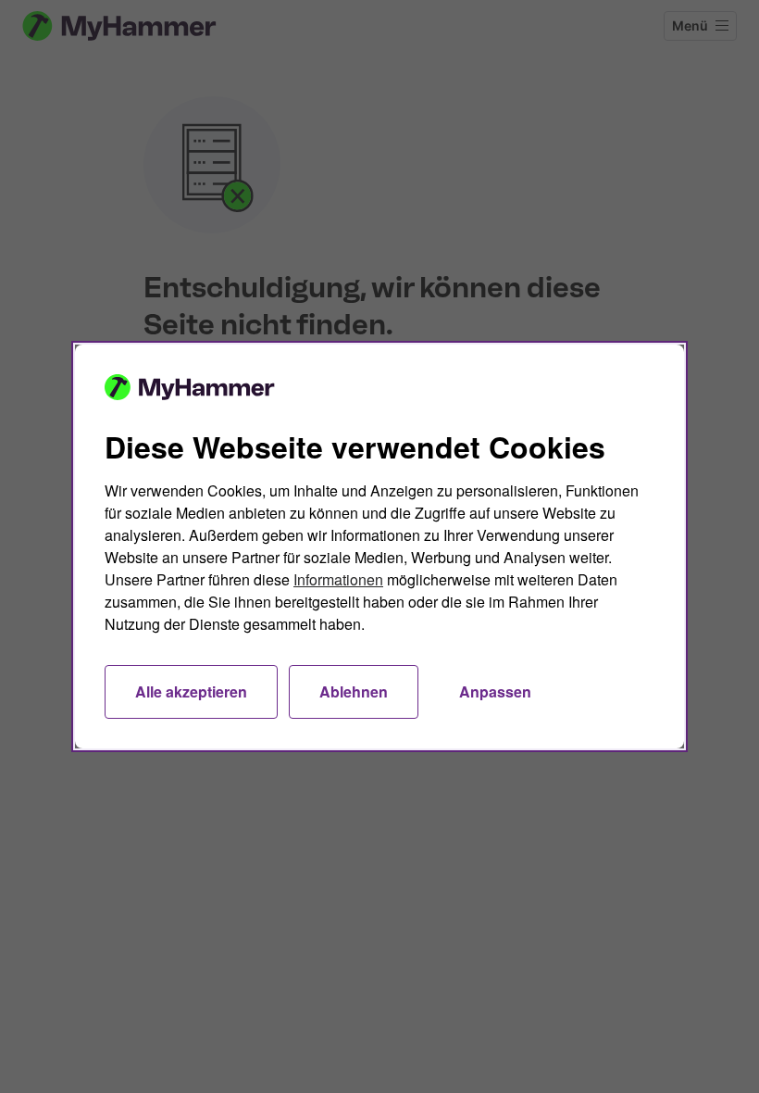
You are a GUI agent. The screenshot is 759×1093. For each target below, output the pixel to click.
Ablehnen (353, 691)
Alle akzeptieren (191, 691)
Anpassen (495, 691)
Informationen (338, 579)
